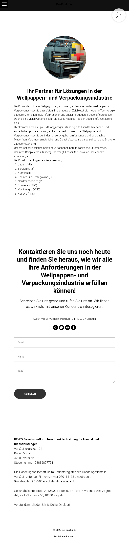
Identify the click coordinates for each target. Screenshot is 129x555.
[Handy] (61, 327)
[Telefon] (55, 327)
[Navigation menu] (4, 4)
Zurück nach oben (64, 536)
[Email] (67, 327)
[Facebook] (73, 327)
